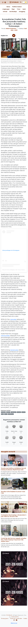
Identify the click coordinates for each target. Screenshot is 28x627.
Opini (24, 9)
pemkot (23, 412)
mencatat (13, 319)
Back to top (14, 623)
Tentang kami (4, 618)
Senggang (22, 11)
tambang (3, 412)
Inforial (5, 11)
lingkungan (13, 412)
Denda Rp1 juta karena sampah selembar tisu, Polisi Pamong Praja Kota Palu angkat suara (13, 539)
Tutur (18, 9)
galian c (8, 412)
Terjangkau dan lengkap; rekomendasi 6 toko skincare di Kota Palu (13, 515)
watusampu (10, 414)
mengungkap (5, 335)
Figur (13, 9)
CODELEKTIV (15, 617)
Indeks (25, 618)
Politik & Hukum (17, 6)
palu (2, 414)
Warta (8, 6)
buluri (6, 414)
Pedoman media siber (16, 618)
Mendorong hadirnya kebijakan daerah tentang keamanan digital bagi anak (13, 468)
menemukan (14, 350)
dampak (19, 412)
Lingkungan (5, 9)
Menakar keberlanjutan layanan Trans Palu (13, 492)
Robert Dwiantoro (11, 28)
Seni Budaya (13, 11)
